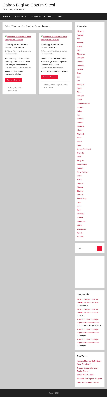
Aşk (78, 39)
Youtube (80, 237)
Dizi (78, 81)
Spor (79, 202)
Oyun (79, 157)
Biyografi (80, 58)
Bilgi (15, 88)
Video (79, 225)
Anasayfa (6, 16)
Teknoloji (80, 214)
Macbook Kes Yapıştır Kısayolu (89, 379)
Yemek (79, 233)
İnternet (80, 119)
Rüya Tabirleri (82, 172)
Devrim (7, 54)
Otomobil (80, 153)
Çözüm (52, 85)
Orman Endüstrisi (84, 149)
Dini (78, 77)
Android (10, 88)
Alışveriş (80, 31)
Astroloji (80, 43)
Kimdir (79, 130)
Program (59, 85)
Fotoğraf (80, 96)
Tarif (78, 206)
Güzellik (80, 107)
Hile (78, 115)
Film (78, 92)
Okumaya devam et (13, 80)
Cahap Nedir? (20, 16)
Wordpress (81, 229)
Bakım (79, 46)
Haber (79, 111)
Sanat (79, 180)
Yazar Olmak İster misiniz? (42, 16)
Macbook (80, 134)
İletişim (61, 16)
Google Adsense (83, 103)
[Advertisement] (92, 271)
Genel (79, 100)
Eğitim (79, 88)
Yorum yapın (12, 90)
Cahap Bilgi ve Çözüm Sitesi (29, 5)
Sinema (80, 191)
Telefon (20, 88)
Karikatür (80, 126)
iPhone (79, 123)
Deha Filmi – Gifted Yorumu (88, 382)
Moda (79, 138)
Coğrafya (80, 65)
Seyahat (80, 183)
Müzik (79, 142)
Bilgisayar (81, 54)
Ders (79, 73)
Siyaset (80, 195)
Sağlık (79, 176)
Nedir (79, 145)
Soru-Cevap (81, 199)
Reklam (80, 168)
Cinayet (80, 62)
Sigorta (80, 187)
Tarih (79, 210)
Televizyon (81, 221)
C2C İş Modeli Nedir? (85, 375)
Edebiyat (80, 85)
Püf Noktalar (82, 164)
